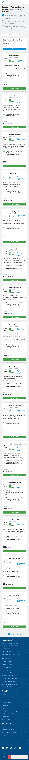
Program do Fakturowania (9, 678)
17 (17, 634)
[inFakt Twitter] (7, 748)
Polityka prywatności (6, 756)
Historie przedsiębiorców (9, 732)
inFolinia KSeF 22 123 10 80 (10, 646)
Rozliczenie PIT (6, 687)
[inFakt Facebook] (3, 748)
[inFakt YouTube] (15, 748)
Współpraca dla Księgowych (10, 711)
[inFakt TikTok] (11, 748)
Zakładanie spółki (7, 664)
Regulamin (4, 753)
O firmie (4, 694)
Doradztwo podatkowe (8, 673)
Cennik (4, 700)
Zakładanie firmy (7, 661)
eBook (3, 738)
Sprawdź (14, 49)
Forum (4, 735)
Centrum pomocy (7, 651)
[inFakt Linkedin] (20, 748)
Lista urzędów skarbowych (10, 684)
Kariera (4, 708)
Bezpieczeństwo (6, 705)
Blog (3, 726)
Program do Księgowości (9, 681)
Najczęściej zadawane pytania (11, 654)
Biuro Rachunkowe (7, 667)
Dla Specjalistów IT (7, 714)
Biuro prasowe (6, 648)
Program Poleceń (7, 702)
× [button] (26, 756)
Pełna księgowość (7, 670)
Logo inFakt (3, 2)
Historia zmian (6, 719)
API (3, 741)
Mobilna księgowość (8, 675)
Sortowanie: (9, 34)
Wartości (4, 697)
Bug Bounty (5, 716)
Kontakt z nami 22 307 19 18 (10, 643)
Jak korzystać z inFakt (8, 729)
